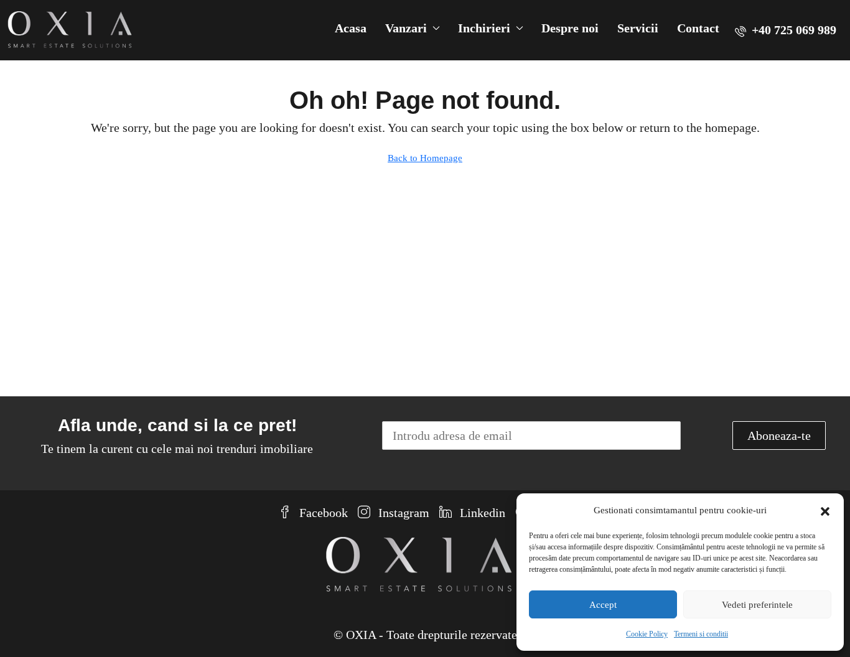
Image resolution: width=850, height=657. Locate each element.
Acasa (351, 28)
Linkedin (481, 513)
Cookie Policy (647, 634)
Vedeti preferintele (757, 605)
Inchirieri (484, 28)
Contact (698, 28)
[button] (825, 510)
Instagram (402, 513)
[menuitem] (786, 30)
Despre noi (570, 28)
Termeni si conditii (701, 634)
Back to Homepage (425, 158)
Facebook (322, 513)
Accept (603, 605)
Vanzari (406, 28)
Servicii (637, 28)
